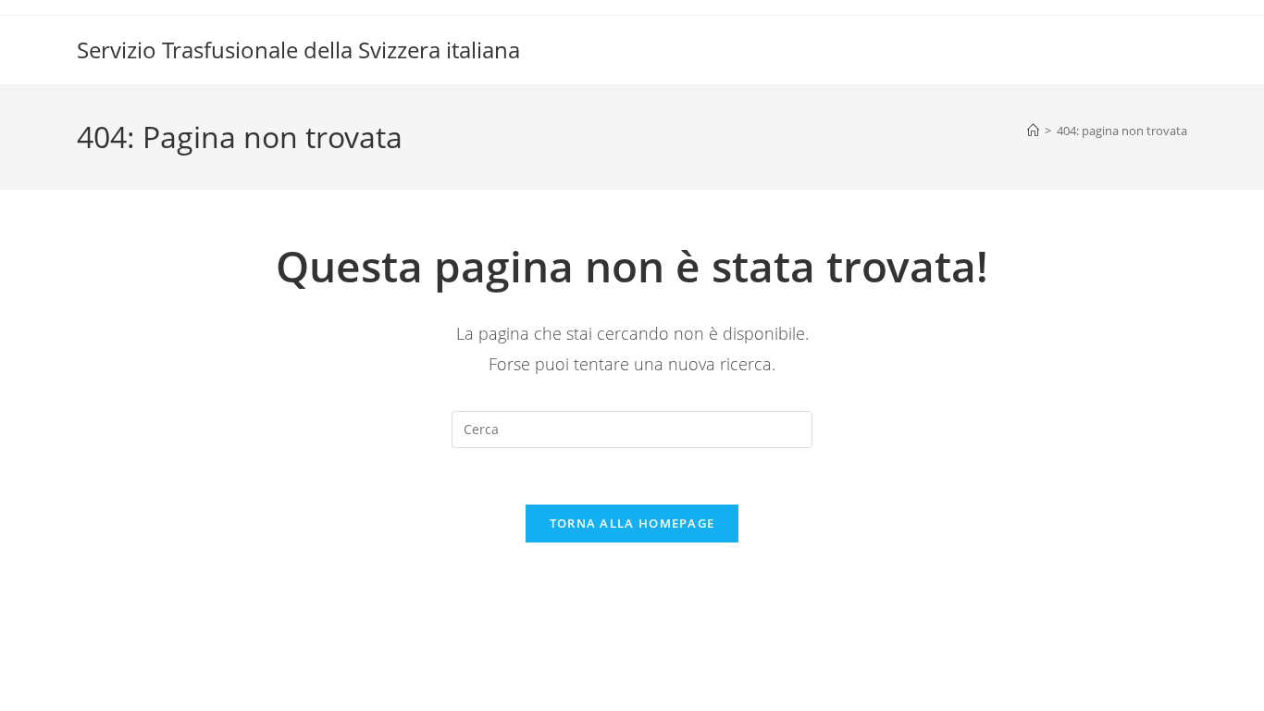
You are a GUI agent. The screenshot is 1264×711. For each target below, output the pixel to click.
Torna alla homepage (632, 523)
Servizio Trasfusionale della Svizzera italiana (298, 49)
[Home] (1033, 130)
